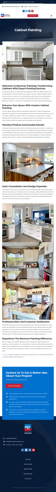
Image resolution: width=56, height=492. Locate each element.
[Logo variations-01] (28, 424)
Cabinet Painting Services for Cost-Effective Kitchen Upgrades (21, 2)
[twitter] (26, 11)
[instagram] (29, 11)
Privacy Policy (41, 487)
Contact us (5, 354)
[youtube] (32, 11)
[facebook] (24, 11)
